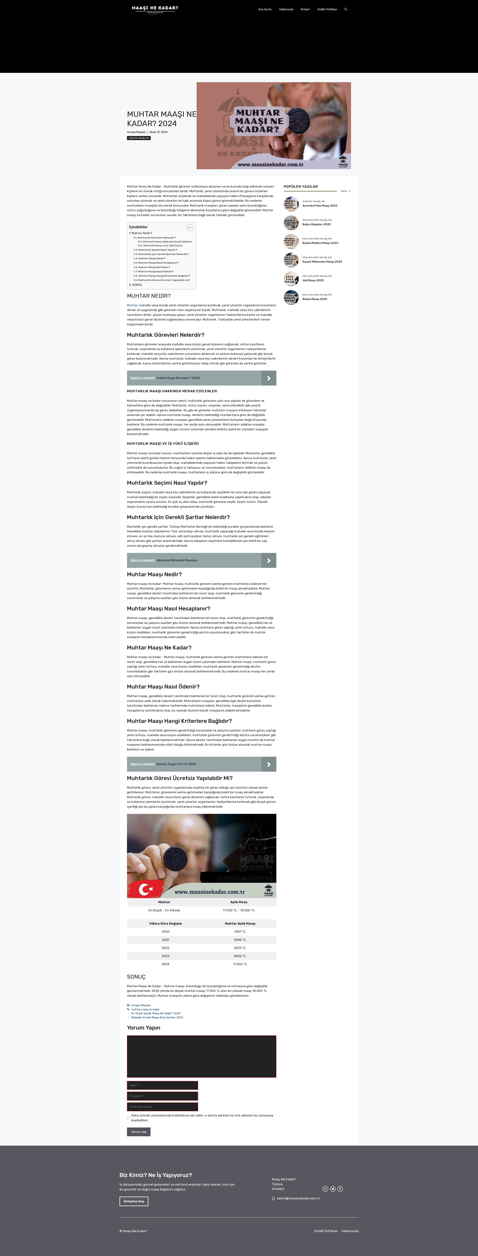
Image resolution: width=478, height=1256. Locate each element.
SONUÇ (137, 285)
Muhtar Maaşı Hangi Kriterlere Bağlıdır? (164, 275)
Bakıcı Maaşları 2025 (316, 224)
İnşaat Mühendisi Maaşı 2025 (322, 261)
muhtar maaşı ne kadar (145, 1009)
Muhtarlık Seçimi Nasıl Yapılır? (157, 249)
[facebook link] (340, 1189)
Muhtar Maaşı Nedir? (152, 258)
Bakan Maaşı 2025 (314, 299)
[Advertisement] (239, 47)
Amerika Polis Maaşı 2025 (320, 205)
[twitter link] (333, 1189)
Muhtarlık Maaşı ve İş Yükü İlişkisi (162, 245)
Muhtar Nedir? (142, 233)
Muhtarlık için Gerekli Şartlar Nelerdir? (163, 254)
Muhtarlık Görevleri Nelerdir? (157, 237)
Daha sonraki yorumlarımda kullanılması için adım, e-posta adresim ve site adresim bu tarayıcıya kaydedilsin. (202, 1117)
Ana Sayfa (264, 9)
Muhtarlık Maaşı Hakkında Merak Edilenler (167, 241)
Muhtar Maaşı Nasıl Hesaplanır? (158, 262)
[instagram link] (325, 1189)
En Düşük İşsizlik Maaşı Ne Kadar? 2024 (155, 1013)
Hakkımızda (286, 9)
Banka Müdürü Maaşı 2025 (320, 243)
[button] (346, 9)
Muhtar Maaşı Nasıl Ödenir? (156, 271)
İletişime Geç (134, 1201)
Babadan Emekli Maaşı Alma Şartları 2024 (157, 1017)
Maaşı (142, 186)
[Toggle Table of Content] (188, 227)
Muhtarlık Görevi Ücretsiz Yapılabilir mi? (164, 280)
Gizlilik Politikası (327, 9)
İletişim (305, 9)
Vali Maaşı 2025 (313, 280)
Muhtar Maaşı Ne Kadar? (154, 267)
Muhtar (132, 305)
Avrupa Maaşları (139, 138)
